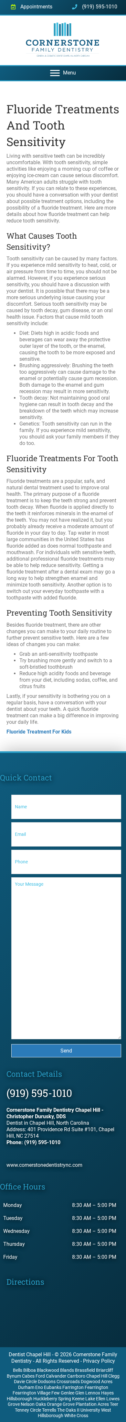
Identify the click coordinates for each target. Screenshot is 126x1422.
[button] (66, 1050)
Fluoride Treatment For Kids (38, 732)
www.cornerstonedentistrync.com (44, 1165)
